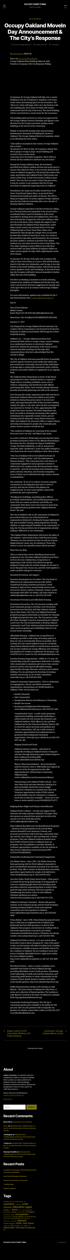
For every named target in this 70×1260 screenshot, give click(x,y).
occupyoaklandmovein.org (42, 298)
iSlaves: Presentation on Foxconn (15, 1180)
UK (29, 1225)
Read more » (7, 1099)
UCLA (21, 1225)
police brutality (15, 1218)
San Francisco (6, 1221)
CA (25, 1201)
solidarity (22, 1220)
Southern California (9, 1223)
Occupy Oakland (18, 1217)
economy (7, 1207)
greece (14, 1212)
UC (12, 1225)
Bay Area (12, 1201)
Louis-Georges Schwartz (23, 44)
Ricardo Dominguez (25, 1218)
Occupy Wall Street (30, 1216)
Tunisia (5, 1225)
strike (19, 1223)
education (18, 1206)
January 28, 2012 (41, 44)
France (19, 1210)
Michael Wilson (6, 1214)
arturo (5, 1126)
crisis (25, 1203)
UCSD (25, 1225)
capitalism (9, 1204)
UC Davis (17, 1225)
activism (6, 1201)
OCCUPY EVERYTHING (35, 4)
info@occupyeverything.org (13, 1095)
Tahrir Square (28, 1223)
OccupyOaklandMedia (27, 59)
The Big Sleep (8, 1184)
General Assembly (27, 1210)
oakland (13, 1214)
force (14, 1209)
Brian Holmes (19, 1201)
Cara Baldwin (18, 1204)
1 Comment (55, 44)
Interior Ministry (21, 1212)
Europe (6, 1210)
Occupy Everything (7, 1216)
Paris (4, 1218)
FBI (10, 1210)
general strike (7, 1212)
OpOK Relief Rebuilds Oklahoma (15, 1176)
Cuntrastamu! (18, 54)
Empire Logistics (9, 1188)
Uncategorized (35, 19)
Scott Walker (13, 1221)
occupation (21, 1214)
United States (9, 1228)
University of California (25, 1228)
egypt (28, 1207)
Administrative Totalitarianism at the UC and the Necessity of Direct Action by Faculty (19, 1128)
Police (8, 1218)
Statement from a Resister (22, 1122)
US (4, 1230)
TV (9, 1225)
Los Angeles (30, 1212)
